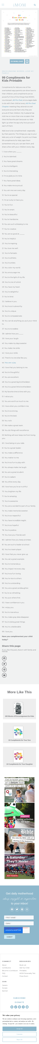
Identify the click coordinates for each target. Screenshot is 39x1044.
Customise (19, 1034)
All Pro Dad (17, 100)
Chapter (5, 107)
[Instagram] (27, 909)
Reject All (19, 1039)
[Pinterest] (22, 909)
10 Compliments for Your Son (19, 740)
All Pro (29, 103)
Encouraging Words (13, 71)
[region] (19, 1028)
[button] (34, 5)
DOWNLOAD (17, 61)
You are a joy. (10, 363)
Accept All (19, 1029)
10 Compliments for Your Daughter (19, 764)
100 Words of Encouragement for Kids (19, 716)
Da (33, 103)
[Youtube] (27, 1006)
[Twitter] (17, 909)
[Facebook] (12, 909)
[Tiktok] (15, 1006)
